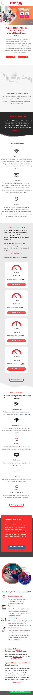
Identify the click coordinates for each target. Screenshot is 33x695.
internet (18, 159)
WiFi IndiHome (15, 39)
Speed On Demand (24, 414)
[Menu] (2, 3)
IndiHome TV (12, 183)
